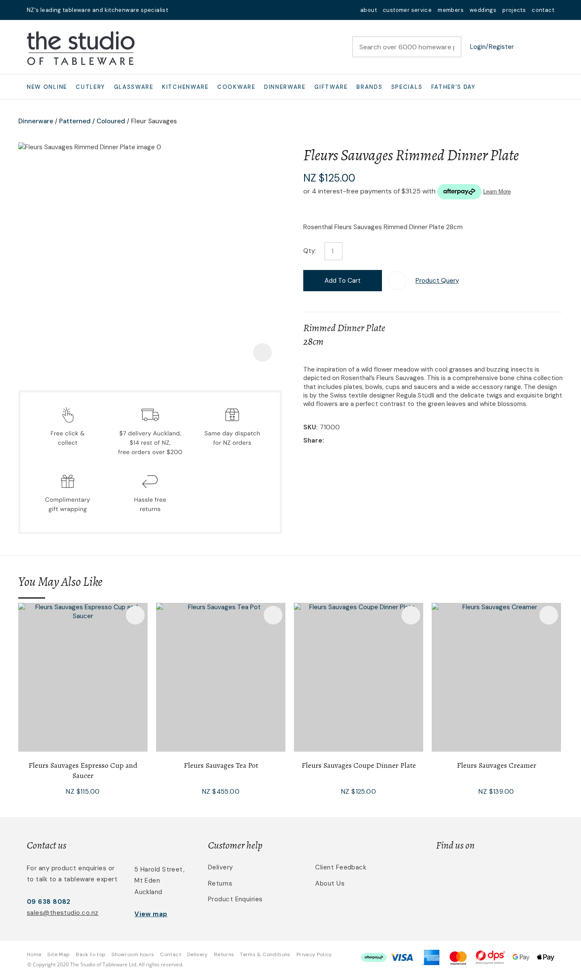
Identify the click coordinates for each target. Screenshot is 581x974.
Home (34, 954)
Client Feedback (340, 867)
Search (451, 46)
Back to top (90, 954)
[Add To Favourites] (397, 280)
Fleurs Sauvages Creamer (496, 765)
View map (151, 914)
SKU (309, 427)
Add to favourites (135, 615)
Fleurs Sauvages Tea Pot (221, 765)
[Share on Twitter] (339, 441)
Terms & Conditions (265, 954)
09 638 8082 (49, 901)
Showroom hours (132, 954)
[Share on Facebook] (327, 440)
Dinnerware (285, 87)
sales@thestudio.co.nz (62, 913)
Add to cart (343, 280)
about (368, 10)
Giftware (331, 87)
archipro (518, 872)
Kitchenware (185, 87)
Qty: (309, 251)
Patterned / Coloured (92, 121)
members (451, 10)
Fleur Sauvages (154, 121)
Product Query (437, 280)
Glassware (134, 87)
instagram (202, 10)
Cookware (236, 87)
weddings (483, 10)
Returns (220, 883)
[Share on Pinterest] (365, 440)
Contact (170, 954)
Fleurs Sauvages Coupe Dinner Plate (359, 765)
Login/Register (492, 47)
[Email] (352, 440)
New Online (47, 87)
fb (191, 10)
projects (514, 10)
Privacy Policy (314, 954)
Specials (407, 87)
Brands (369, 87)
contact (543, 10)
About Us (330, 883)
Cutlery (90, 87)
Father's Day (453, 87)
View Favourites (526, 47)
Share (312, 440)
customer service (407, 10)
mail (180, 10)
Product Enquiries (235, 899)
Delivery (220, 867)
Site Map (58, 954)
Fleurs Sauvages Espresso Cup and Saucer (82, 770)
